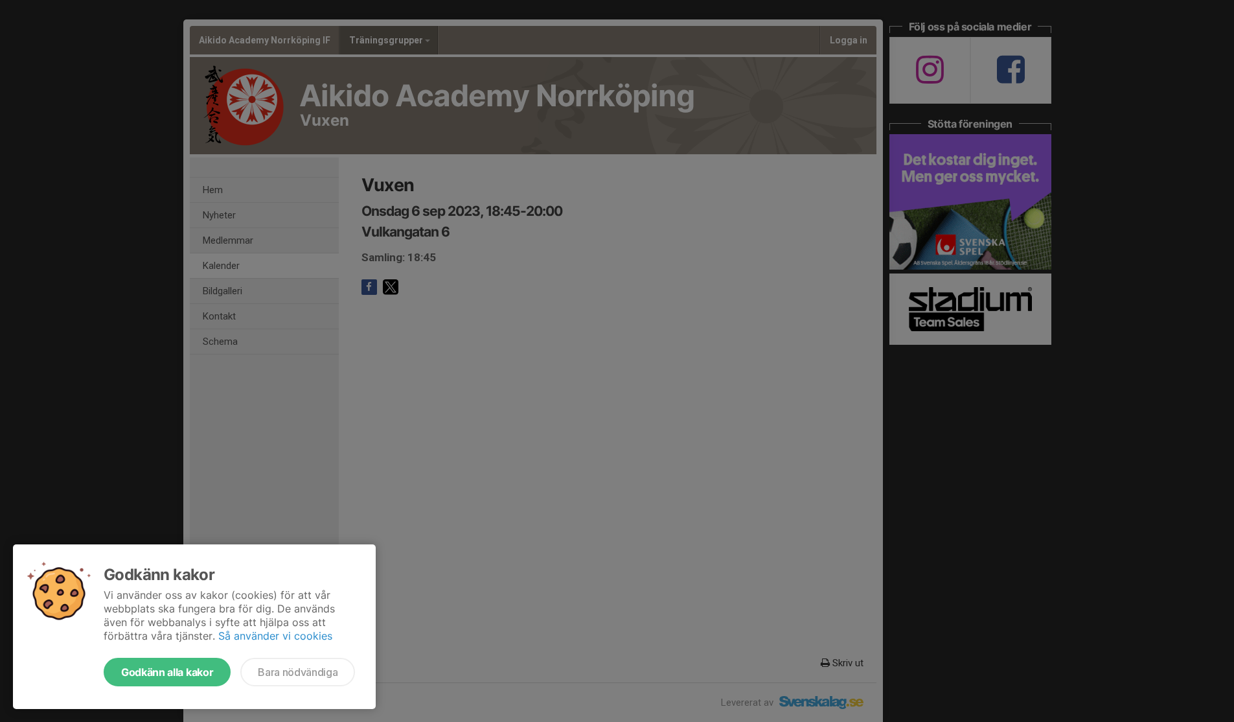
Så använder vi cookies (275, 635)
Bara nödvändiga (297, 672)
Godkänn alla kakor (167, 672)
